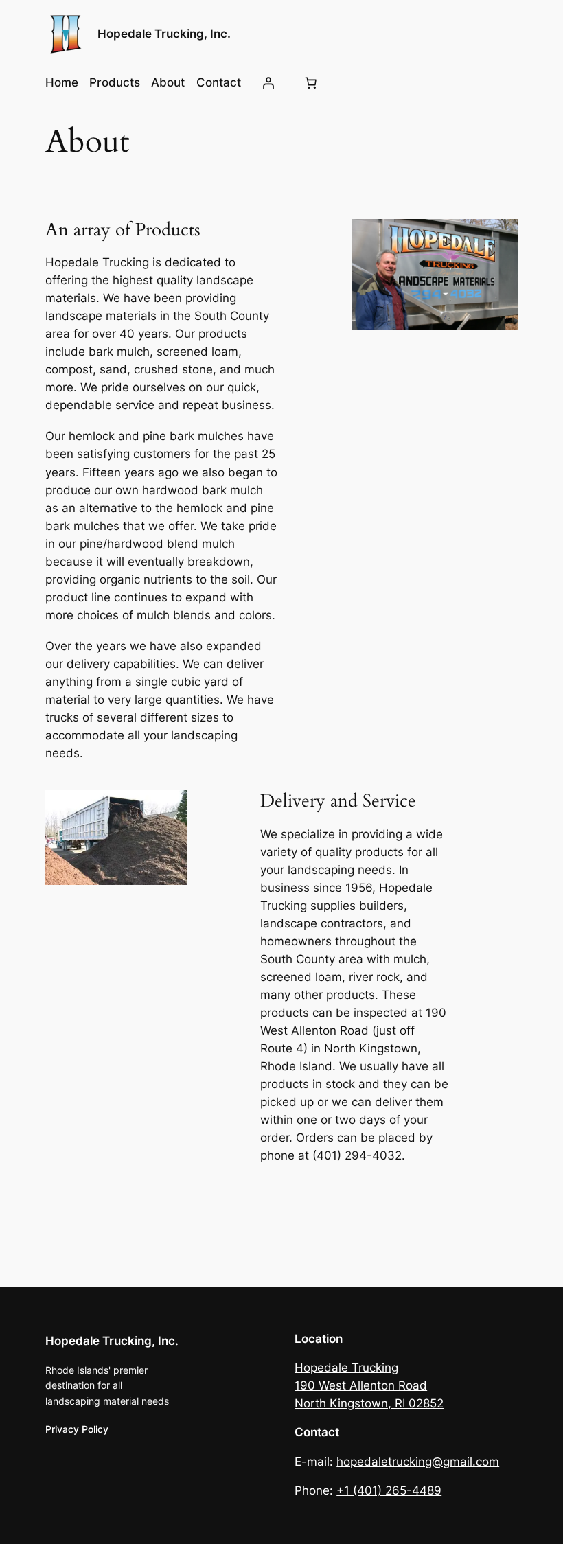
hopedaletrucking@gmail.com (417, 1461)
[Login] (268, 82)
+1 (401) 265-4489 (388, 1490)
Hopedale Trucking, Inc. (164, 34)
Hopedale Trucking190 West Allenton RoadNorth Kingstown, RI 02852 (369, 1385)
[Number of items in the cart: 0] (310, 82)
